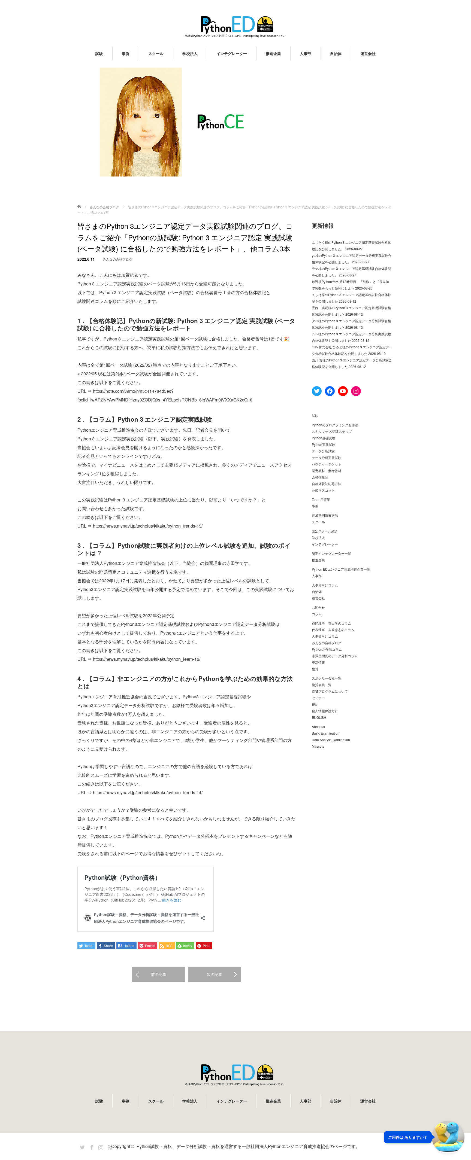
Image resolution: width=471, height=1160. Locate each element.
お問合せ (318, 607)
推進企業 (273, 53)
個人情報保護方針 (325, 710)
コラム (317, 613)
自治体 (336, 53)
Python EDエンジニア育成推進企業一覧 (341, 569)
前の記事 (158, 974)
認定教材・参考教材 (326, 470)
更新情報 (318, 662)
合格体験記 (320, 477)
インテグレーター (231, 53)
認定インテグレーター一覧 (331, 553)
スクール (156, 53)
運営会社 (368, 53)
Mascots (318, 746)
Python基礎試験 (323, 438)
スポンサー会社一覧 (326, 678)
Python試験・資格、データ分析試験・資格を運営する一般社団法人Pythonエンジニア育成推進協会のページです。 (248, 1146)
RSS (109, 1146)
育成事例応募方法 (325, 515)
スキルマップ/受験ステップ (332, 431)
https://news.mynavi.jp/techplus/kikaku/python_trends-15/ (148, 526)
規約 (315, 704)
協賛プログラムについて (330, 691)
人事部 (305, 53)
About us (318, 726)
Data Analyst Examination (331, 739)
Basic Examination (325, 733)
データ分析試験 (323, 451)
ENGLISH (319, 717)
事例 (125, 53)
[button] (424, 1137)
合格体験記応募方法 (326, 483)
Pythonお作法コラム (327, 649)
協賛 (315, 668)
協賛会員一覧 (321, 684)
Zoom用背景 (321, 499)
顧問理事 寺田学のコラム (331, 623)
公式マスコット (323, 490)
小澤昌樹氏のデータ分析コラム (335, 655)
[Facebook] (91, 1146)
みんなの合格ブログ (117, 259)
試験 (99, 53)
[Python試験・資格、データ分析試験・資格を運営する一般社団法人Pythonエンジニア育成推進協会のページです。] (235, 27)
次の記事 (214, 974)
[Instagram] (100, 1146)
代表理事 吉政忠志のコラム (333, 629)
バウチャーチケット (326, 464)
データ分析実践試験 (326, 457)
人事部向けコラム (325, 585)
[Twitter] (81, 1146)
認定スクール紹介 (325, 531)
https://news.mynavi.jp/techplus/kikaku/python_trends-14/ (148, 792)
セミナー (318, 697)
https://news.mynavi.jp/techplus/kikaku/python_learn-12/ (146, 659)
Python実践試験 (323, 444)
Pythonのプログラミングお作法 (335, 424)
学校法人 (190, 53)
